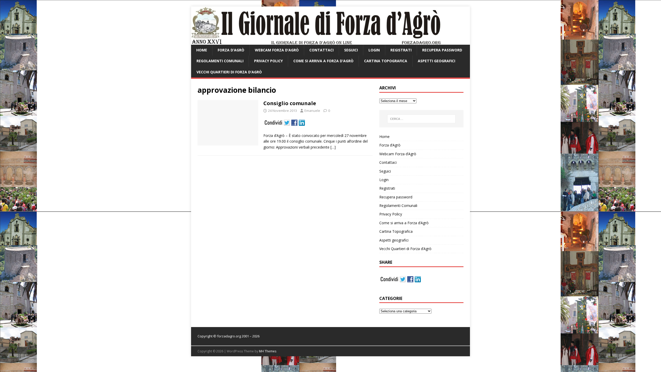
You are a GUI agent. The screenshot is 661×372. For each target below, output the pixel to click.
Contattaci (321, 50)
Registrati (401, 50)
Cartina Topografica (385, 60)
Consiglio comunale (289, 103)
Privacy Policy (268, 60)
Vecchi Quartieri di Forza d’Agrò (229, 71)
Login (374, 50)
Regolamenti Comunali (219, 60)
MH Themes (267, 351)
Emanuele (312, 110)
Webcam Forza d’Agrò (277, 50)
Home (201, 50)
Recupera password (442, 50)
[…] (333, 147)
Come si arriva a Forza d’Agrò (323, 60)
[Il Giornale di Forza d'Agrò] (316, 41)
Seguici (351, 50)
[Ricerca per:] (421, 118)
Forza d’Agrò (231, 50)
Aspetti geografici (436, 60)
